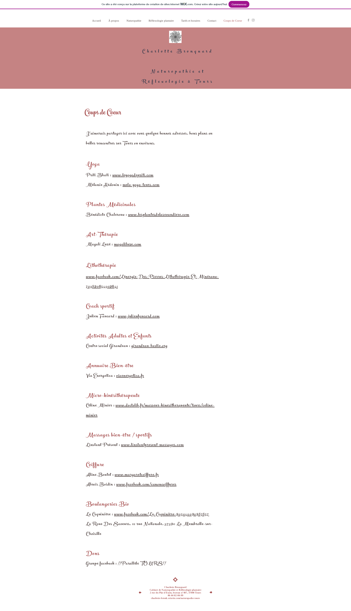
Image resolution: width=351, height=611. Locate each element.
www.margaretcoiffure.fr (137, 475)
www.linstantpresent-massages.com (152, 445)
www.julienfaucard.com (139, 316)
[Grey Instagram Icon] (253, 20)
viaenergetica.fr (130, 376)
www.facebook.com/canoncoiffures (146, 484)
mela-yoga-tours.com (141, 185)
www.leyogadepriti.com (133, 175)
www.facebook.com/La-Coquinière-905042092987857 (161, 514)
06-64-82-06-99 (175, 595)
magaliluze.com (127, 244)
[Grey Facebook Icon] (248, 20)
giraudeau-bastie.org (149, 346)
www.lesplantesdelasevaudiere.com (158, 215)
